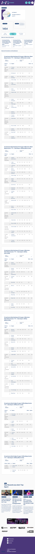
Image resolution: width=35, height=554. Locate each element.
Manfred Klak (13, 200)
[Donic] (4, 531)
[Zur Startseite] (7, 2)
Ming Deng (13, 294)
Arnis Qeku (14, 446)
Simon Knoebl (13, 226)
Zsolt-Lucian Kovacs (13, 443)
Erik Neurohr (13, 73)
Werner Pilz (13, 342)
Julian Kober (13, 354)
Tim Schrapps (13, 389)
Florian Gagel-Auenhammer (13, 180)
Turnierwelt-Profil (5, 34)
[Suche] (26, 3)
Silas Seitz (13, 282)
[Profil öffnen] (29, 3)
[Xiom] (30, 527)
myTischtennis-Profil (21, 34)
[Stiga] (21, 528)
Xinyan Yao (13, 298)
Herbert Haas (13, 92)
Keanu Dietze (13, 209)
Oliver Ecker (13, 118)
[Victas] (13, 528)
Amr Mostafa (13, 376)
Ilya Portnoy (13, 184)
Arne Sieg (13, 307)
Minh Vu (12, 285)
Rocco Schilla (13, 125)
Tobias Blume (13, 351)
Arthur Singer (13, 79)
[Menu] (32, 3)
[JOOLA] (30, 532)
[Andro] (4, 528)
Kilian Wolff (13, 132)
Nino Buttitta (13, 366)
